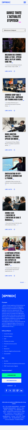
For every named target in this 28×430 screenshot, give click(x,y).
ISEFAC (5, 409)
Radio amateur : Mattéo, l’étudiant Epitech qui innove (12, 136)
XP (15, 409)
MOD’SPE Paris (20, 409)
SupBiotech (10, 413)
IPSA (5, 413)
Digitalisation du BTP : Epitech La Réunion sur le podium (13, 175)
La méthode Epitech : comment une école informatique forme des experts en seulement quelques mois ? (12, 259)
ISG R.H (19, 408)
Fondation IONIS (19, 419)
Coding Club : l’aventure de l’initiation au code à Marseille (13, 216)
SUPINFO (5, 418)
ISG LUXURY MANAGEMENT (12, 406)
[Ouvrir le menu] (24, 2)
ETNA (23, 416)
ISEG (23, 408)
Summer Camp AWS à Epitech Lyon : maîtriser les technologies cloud (14, 97)
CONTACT (10, 385)
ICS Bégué (10, 409)
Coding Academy (19, 414)
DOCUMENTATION (11, 380)
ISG (4, 406)
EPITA (4, 411)
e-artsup (13, 416)
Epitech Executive (9, 414)
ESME (23, 411)
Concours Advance (9, 419)
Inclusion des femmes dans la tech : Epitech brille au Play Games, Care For (13, 58)
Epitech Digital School (18, 413)
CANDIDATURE (11, 375)
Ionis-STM (18, 416)
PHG (10, 418)
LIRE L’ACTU (8, 72)
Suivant (23, 282)
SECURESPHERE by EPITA (18, 418)
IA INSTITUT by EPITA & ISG (14, 411)
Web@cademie (6, 416)
